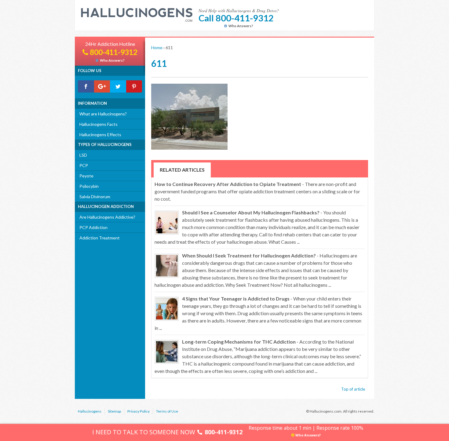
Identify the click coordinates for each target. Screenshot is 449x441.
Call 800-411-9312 (236, 18)
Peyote (86, 175)
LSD (83, 155)
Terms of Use (167, 411)
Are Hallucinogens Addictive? (107, 217)
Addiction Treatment (99, 237)
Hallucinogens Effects (100, 134)
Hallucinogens (89, 411)
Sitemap (114, 411)
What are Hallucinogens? (103, 113)
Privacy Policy (138, 411)
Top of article (353, 389)
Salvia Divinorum (94, 196)
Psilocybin (89, 186)
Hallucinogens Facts (98, 124)
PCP (83, 165)
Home (156, 47)
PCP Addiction (93, 227)
